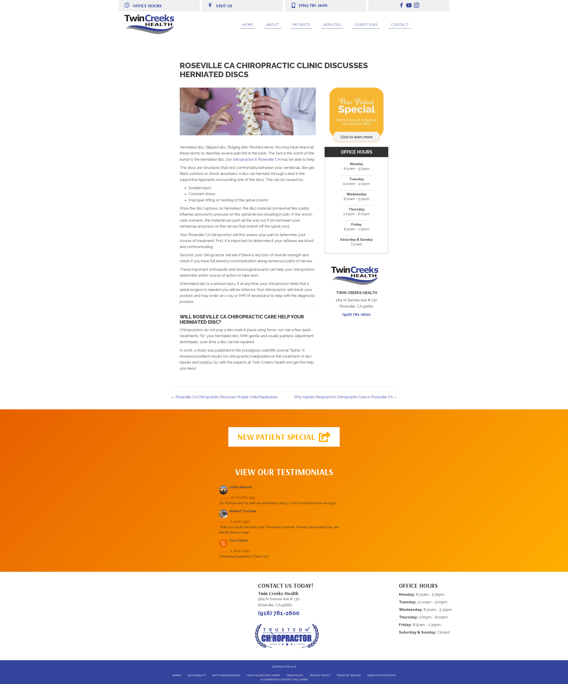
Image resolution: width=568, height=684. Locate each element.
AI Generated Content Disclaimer (284, 679)
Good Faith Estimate (381, 675)
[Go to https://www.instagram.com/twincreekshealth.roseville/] (416, 6)
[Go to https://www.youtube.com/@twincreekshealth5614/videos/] (409, 6)
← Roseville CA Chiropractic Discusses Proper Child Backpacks (224, 397)
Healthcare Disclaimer (263, 675)
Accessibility (196, 675)
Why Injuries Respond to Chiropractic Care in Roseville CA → (345, 397)
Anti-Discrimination (226, 675)
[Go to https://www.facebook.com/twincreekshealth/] (401, 6)
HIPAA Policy (295, 675)
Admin (176, 675)
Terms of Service (349, 675)
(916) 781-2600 (312, 5)
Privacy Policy (320, 675)
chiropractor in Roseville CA (256, 159)
